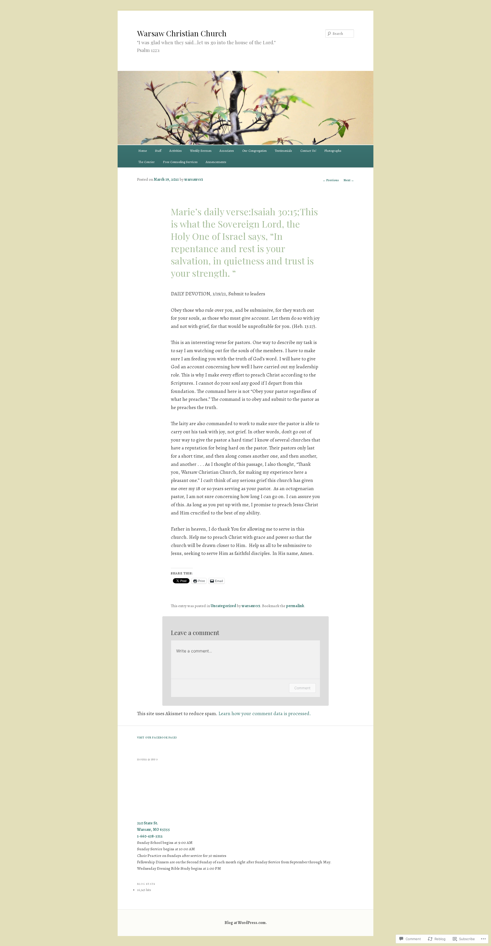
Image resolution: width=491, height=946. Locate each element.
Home (142, 150)
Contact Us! (308, 150)
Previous (331, 180)
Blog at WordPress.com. (246, 922)
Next (349, 180)
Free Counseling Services (180, 162)
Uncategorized (223, 605)
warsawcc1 (193, 179)
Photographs (332, 150)
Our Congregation (254, 150)
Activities (175, 150)
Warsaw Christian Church (182, 33)
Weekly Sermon (200, 150)
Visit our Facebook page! (157, 737)
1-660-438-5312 (150, 836)
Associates (226, 150)
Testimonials (283, 150)
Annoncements (216, 162)
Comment (302, 688)
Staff (158, 150)
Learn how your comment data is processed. (264, 713)
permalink (295, 605)
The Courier (146, 162)
